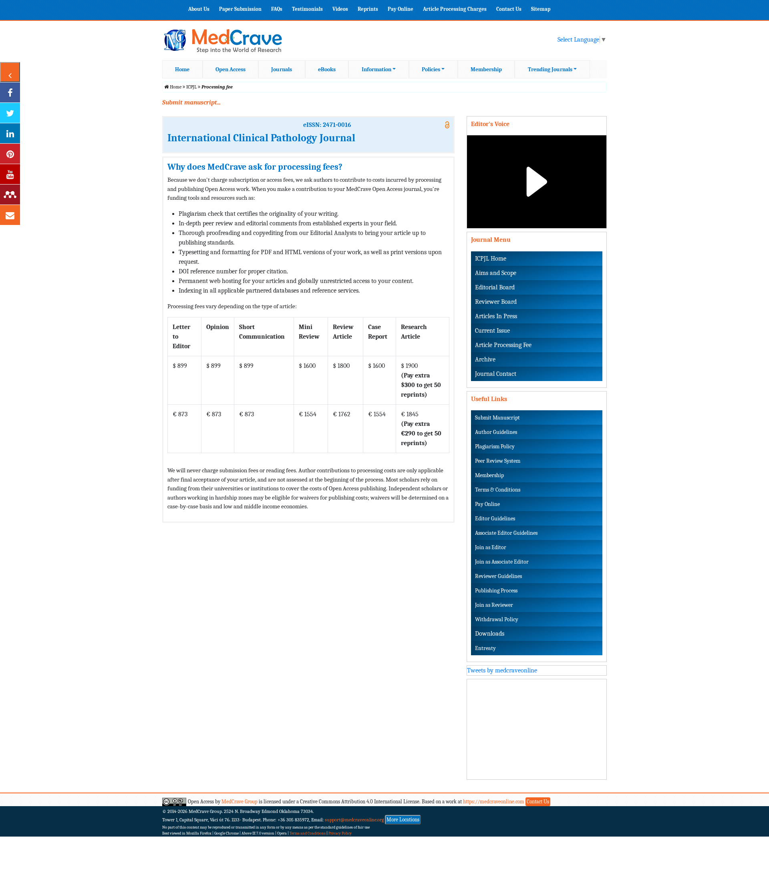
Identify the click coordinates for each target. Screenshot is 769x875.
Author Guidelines (496, 432)
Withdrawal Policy (496, 619)
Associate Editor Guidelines (506, 533)
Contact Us (508, 9)
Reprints (368, 9)
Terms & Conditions (497, 489)
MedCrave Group (239, 802)
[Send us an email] (10, 215)
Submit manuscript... (191, 102)
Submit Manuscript (497, 417)
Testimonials (307, 9)
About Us (198, 9)
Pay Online (400, 9)
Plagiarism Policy (495, 446)
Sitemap (540, 9)
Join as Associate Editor (502, 561)
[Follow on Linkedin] (10, 133)
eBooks (327, 69)
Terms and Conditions (308, 833)
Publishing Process (496, 590)
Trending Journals (550, 69)
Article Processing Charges (455, 9)
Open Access (230, 69)
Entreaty (485, 648)
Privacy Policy (340, 833)
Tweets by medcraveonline (502, 670)
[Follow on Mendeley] (10, 195)
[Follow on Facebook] (10, 92)
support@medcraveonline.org (354, 820)
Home (182, 69)
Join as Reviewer (494, 605)
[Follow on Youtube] (10, 174)
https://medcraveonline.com (494, 802)
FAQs (276, 9)
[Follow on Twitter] (10, 113)
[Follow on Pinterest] (10, 154)
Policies (431, 69)
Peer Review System (497, 461)
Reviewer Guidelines (498, 576)
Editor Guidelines (495, 518)
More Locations (403, 820)
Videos (340, 9)
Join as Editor (490, 547)
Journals (281, 69)
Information (376, 69)
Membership (486, 69)
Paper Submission (240, 9)
